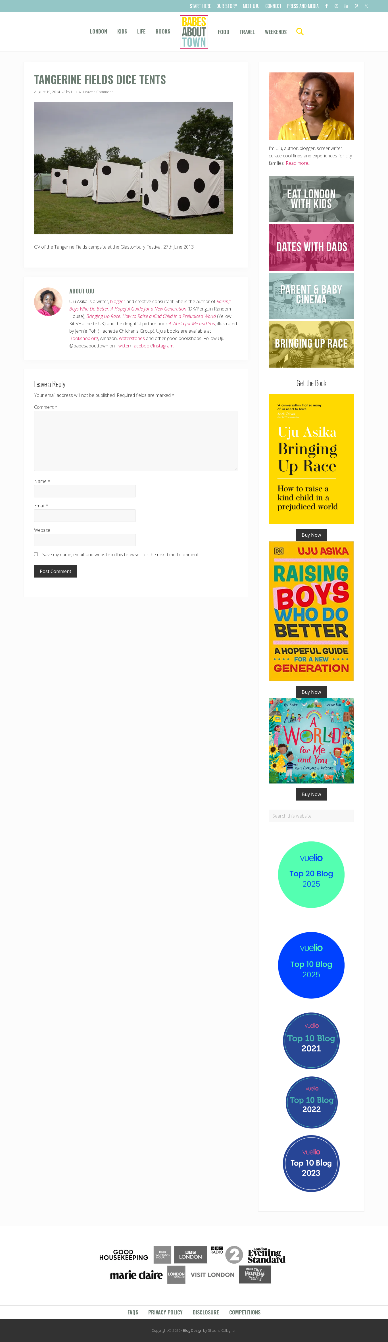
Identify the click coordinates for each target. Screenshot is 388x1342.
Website (42, 530)
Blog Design (192, 1330)
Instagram (163, 346)
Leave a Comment (98, 91)
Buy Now (311, 535)
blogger (117, 301)
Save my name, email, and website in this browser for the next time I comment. (120, 554)
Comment (45, 407)
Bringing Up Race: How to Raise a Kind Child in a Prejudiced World (151, 316)
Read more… (298, 163)
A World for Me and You (192, 323)
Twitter (123, 346)
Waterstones (132, 338)
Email (41, 506)
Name (42, 481)
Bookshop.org (83, 338)
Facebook (141, 346)
